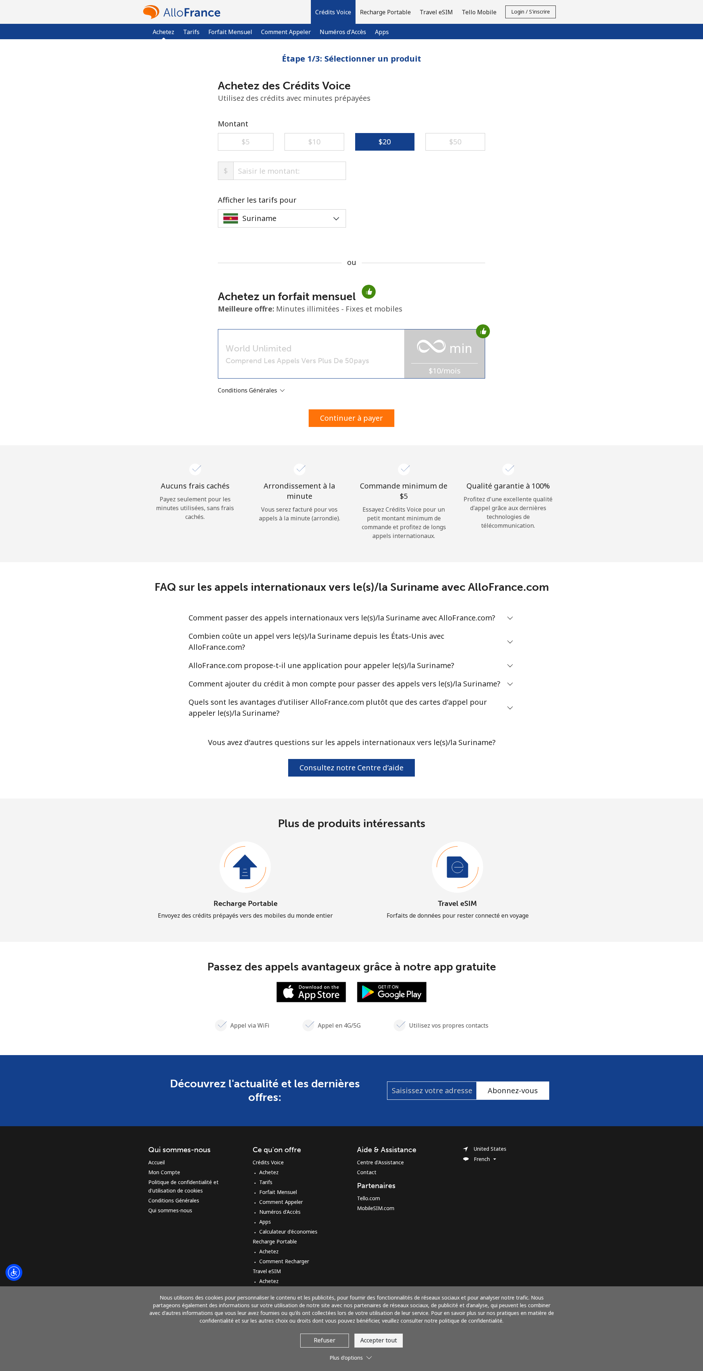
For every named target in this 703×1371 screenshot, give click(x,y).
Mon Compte (164, 1172)
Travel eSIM (457, 903)
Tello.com (368, 1198)
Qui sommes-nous (170, 1210)
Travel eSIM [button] (436, 12)
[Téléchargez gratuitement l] (311, 991)
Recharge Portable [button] (385, 12)
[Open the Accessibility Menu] (13, 1272)
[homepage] (183, 12)
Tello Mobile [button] (479, 12)
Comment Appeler (286, 32)
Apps (382, 32)
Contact (366, 1172)
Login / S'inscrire (530, 11)
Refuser (324, 1340)
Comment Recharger (284, 1261)
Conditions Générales (173, 1200)
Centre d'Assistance (380, 1162)
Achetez (269, 1172)
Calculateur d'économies (288, 1231)
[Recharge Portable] (245, 867)
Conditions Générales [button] (248, 390)
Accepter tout (378, 1340)
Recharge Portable (245, 903)
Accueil (156, 1162)
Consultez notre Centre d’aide (351, 768)
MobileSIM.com (375, 1208)
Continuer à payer (351, 418)
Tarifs (191, 32)
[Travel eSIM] (458, 867)
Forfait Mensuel (230, 32)
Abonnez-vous (513, 1090)
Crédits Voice (268, 1162)
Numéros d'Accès (343, 32)
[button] (333, 12)
